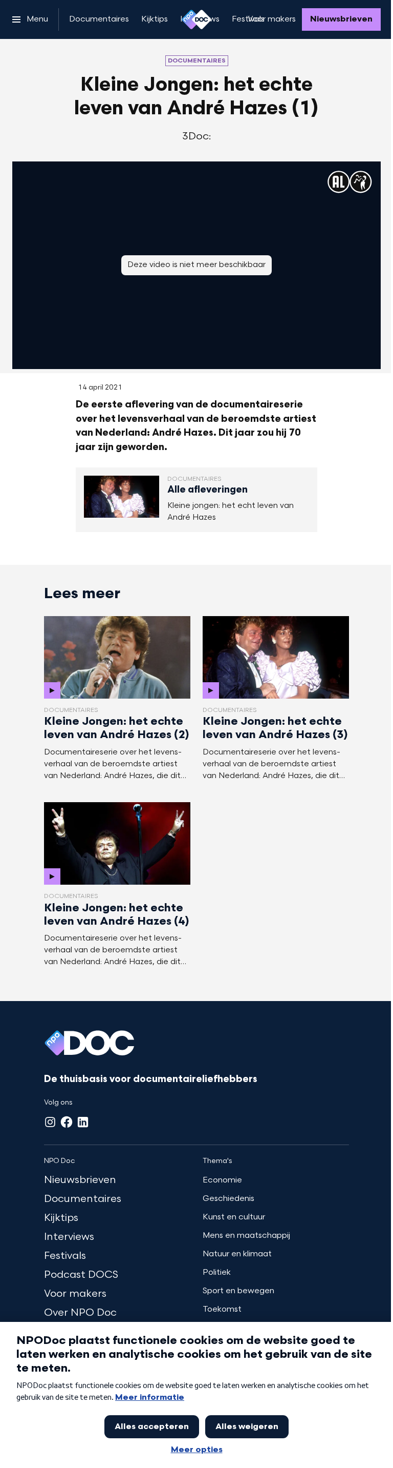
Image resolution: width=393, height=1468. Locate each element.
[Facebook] (66, 1122)
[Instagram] (50, 1122)
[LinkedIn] (83, 1122)
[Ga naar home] (196, 19)
